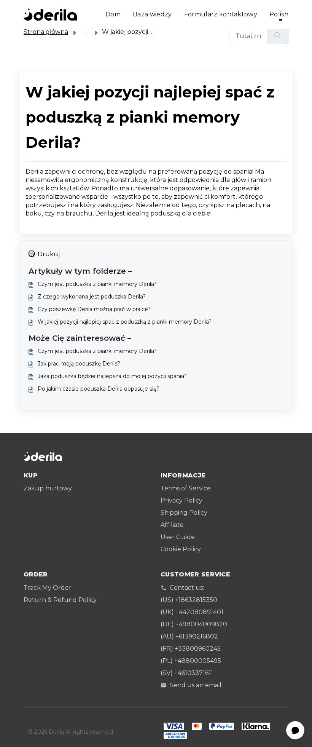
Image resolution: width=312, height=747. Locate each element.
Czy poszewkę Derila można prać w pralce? (94, 309)
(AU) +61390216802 (189, 636)
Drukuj (49, 254)
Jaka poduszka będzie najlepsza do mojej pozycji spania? (112, 376)
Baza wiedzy (152, 14)
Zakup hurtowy (48, 488)
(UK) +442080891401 (192, 612)
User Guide (178, 537)
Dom (113, 14)
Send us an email (195, 685)
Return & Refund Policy (60, 599)
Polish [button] (278, 14)
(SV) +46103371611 (187, 673)
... (85, 31)
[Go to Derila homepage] (50, 14)
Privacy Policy (181, 500)
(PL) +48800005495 (191, 660)
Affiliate (172, 524)
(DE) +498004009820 (194, 624)
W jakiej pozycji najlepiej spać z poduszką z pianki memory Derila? (125, 321)
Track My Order (48, 587)
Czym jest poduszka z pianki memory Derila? (97, 284)
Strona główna (46, 31)
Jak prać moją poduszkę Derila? (79, 363)
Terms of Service (186, 488)
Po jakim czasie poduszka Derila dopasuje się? (98, 388)
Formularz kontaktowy (220, 14)
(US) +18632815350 (189, 599)
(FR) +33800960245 (191, 648)
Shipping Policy (184, 512)
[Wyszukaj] (277, 35)
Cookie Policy (181, 549)
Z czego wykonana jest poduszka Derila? (92, 296)
